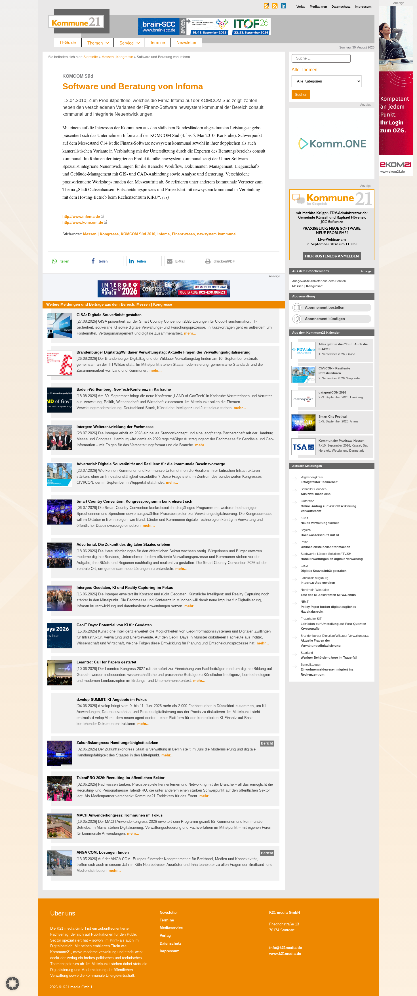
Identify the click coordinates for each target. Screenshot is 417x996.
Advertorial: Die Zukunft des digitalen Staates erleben (123, 544)
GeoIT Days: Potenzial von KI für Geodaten (114, 625)
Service (126, 42)
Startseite (90, 57)
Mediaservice (171, 928)
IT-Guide (68, 42)
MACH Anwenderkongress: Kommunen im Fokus (120, 815)
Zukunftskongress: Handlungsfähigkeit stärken (117, 743)
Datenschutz (170, 943)
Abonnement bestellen (324, 307)
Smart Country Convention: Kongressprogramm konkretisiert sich (134, 501)
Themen (95, 42)
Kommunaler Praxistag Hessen (342, 440)
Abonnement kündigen (325, 319)
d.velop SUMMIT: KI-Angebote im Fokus (112, 699)
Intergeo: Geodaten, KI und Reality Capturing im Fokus (125, 587)
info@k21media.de (285, 948)
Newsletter (186, 42)
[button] (67, 261)
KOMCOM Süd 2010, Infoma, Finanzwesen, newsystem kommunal (179, 234)
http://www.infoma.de (81, 216)
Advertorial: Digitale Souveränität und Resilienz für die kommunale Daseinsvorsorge (151, 464)
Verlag (165, 935)
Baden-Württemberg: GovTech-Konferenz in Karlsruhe (124, 389)
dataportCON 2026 (332, 392)
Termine (157, 42)
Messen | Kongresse (117, 57)
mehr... (190, 333)
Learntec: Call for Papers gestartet (106, 662)
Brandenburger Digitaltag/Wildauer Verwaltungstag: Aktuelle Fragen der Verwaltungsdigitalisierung (163, 352)
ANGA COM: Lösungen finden (103, 852)
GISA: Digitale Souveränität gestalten (109, 315)
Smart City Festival (333, 416)
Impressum (170, 951)
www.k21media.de (285, 953)
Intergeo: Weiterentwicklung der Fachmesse (115, 427)
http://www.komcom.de (82, 222)
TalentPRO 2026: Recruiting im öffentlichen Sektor (121, 778)
